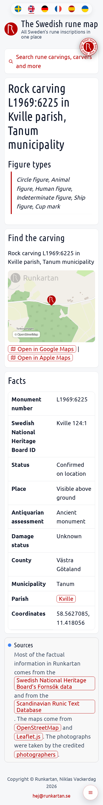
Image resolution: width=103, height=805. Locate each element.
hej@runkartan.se (51, 796)
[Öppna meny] (90, 792)
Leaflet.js (28, 736)
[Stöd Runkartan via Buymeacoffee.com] (88, 46)
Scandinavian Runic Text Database (48, 706)
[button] (51, 300)
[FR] (58, 9)
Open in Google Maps (45, 348)
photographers (36, 754)
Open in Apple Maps (43, 357)
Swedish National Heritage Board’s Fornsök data (51, 683)
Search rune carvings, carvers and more (54, 61)
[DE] (45, 9)
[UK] (85, 9)
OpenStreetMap (38, 727)
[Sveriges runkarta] (11, 29)
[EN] (31, 9)
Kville (66, 598)
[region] (51, 306)
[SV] (18, 9)
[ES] (71, 9)
